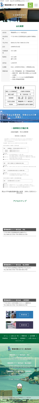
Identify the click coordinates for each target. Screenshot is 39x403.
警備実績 (5, 338)
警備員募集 (14, 338)
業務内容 (24, 336)
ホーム (6, 336)
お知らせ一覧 (15, 336)
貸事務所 (23, 338)
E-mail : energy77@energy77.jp (19, 379)
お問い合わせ (32, 338)
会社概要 (32, 336)
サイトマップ (19, 341)
